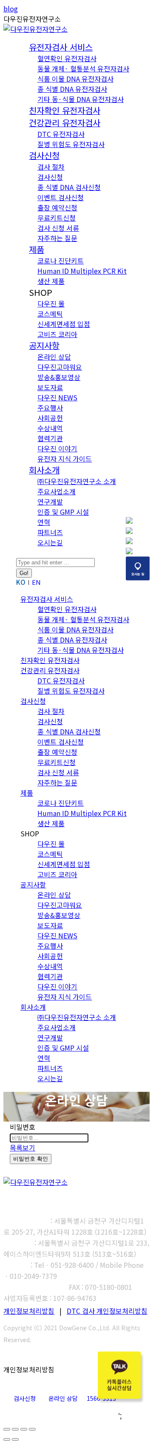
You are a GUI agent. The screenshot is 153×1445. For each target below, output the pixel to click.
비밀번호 (22, 1127)
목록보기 (22, 1147)
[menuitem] (61, 47)
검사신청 (25, 1398)
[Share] (15, 1429)
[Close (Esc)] (6, 1429)
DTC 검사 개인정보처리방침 (107, 1311)
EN (36, 582)
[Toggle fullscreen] (23, 1429)
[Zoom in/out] (32, 1429)
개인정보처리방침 (28, 1311)
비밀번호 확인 (30, 1159)
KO (21, 582)
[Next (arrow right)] (15, 1439)
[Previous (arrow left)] (6, 1439)
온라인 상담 (63, 1398)
